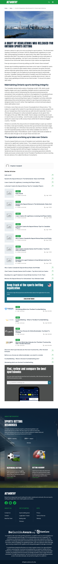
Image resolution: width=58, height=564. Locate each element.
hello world (8, 175)
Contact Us (7, 513)
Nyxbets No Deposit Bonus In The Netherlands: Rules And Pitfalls (25, 179)
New (17, 307)
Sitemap (39, 518)
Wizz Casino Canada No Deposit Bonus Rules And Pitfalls (34, 238)
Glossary (21, 521)
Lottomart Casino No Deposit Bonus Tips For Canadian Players (24, 186)
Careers (7, 515)
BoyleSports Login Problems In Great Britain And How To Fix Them (33, 260)
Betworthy (31, 562)
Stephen (19, 195)
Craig (18, 311)
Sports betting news (24, 513)
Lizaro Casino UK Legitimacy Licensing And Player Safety (22, 182)
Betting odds (22, 518)
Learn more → (10, 477)
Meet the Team (8, 518)
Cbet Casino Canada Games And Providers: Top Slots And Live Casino (32, 249)
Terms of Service (41, 515)
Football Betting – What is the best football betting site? (32, 320)
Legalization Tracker (29, 299)
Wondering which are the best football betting (31, 309)
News (18, 191)
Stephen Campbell (16, 166)
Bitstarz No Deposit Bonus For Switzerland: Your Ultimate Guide (24, 278)
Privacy (38, 513)
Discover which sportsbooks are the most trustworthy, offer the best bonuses (33, 342)
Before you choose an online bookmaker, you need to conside (33, 331)
